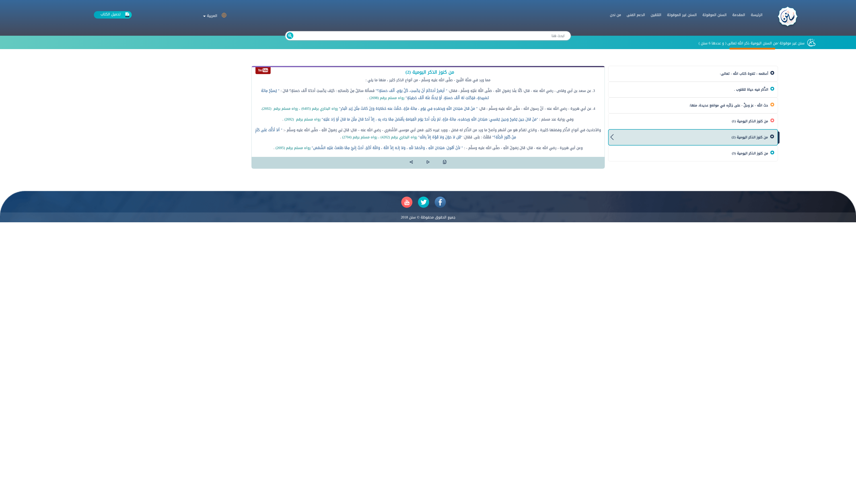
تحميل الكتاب (111, 14)
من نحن (615, 14)
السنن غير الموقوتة (682, 14)
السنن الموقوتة (714, 14)
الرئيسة (757, 14)
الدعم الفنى (636, 14)
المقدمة (738, 14)
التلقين (656, 14)
